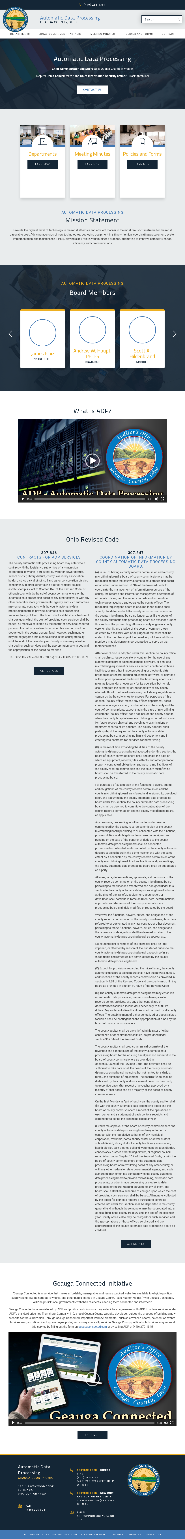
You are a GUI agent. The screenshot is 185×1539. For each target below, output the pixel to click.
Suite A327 (26, 1489)
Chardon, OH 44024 (32, 1493)
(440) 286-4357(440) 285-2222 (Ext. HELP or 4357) (95, 1477)
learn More (93, 164)
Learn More (42, 164)
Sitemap (118, 1534)
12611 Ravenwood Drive (36, 1486)
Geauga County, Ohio (58, 22)
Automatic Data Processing (70, 18)
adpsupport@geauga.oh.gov (96, 1516)
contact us (92, 89)
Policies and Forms (138, 33)
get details (49, 670)
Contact (168, 33)
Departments (20, 33)
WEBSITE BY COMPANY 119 (145, 1534)
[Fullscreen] (162, 499)
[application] (92, 461)
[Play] (23, 499)
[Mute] (156, 499)
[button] (92, 461)
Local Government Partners (60, 33)
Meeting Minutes (103, 33)
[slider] (90, 499)
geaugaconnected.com (92, 1326)
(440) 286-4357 (95, 4)
